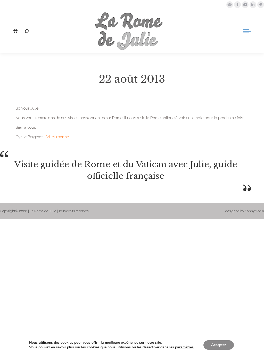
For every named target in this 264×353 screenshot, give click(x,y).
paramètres (184, 347)
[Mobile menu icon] (247, 31)
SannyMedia (254, 211)
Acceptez (218, 344)
